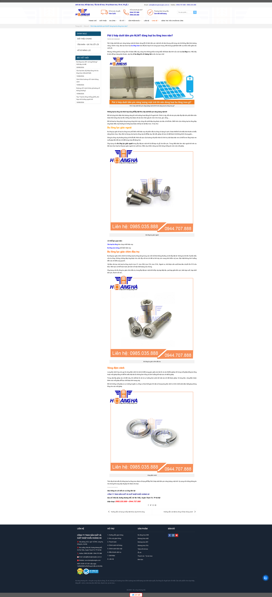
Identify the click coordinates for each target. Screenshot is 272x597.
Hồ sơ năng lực (84, 50)
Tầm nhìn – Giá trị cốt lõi (88, 44)
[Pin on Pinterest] (155, 505)
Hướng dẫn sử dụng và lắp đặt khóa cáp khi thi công (128, 512)
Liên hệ (146, 20)
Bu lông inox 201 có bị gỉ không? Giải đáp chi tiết (86, 63)
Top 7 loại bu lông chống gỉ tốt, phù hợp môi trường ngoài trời (87, 98)
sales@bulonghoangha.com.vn (92, 557)
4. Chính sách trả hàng (114, 545)
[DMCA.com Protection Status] (80, 571)
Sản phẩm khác (134, 20)
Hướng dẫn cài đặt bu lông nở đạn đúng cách (178, 512)
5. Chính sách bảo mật (114, 548)
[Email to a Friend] (153, 505)
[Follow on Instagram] (173, 535)
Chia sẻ (154, 20)
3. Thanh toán (112, 542)
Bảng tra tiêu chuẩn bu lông (172, 20)
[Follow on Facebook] (169, 535)
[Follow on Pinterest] (176, 535)
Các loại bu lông (112, 244)
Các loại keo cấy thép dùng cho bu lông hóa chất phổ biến (87, 72)
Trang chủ (93, 20)
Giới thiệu (103, 20)
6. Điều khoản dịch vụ (114, 552)
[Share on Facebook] (148, 505)
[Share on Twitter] (151, 505)
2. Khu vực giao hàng (114, 538)
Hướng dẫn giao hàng (116, 535)
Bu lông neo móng (113, 248)
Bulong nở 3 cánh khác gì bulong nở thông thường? (88, 89)
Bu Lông (112, 20)
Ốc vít (122, 20)
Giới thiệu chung (84, 39)
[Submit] (195, 12)
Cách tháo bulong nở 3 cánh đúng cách (87, 80)
